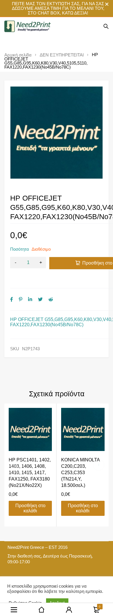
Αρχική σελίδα (18, 55)
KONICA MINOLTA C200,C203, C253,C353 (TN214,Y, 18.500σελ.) (80, 472)
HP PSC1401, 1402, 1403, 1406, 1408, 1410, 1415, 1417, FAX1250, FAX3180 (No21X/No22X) (30, 472)
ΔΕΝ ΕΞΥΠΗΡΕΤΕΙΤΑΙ (62, 55)
